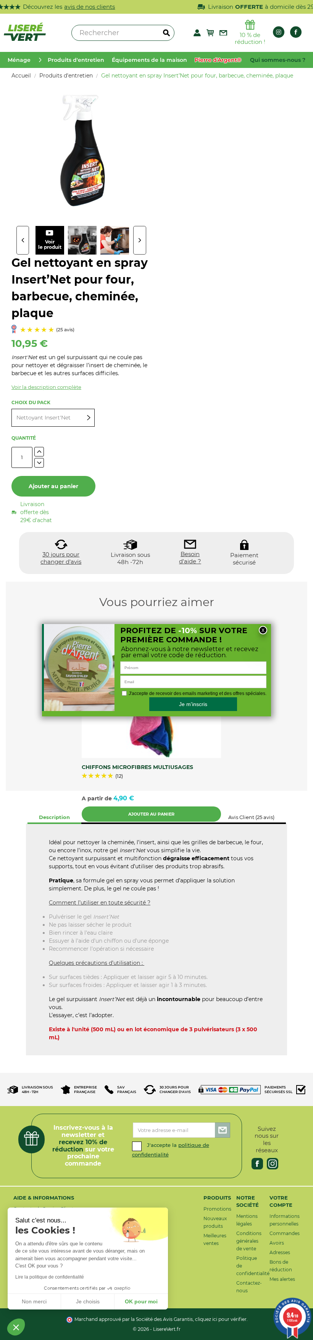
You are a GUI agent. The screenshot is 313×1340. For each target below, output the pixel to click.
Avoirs (276, 1243)
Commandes (284, 1233)
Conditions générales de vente (248, 1240)
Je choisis (88, 1301)
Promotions (217, 1209)
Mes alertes (282, 1279)
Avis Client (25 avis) (251, 817)
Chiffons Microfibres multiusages (137, 767)
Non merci (34, 1301)
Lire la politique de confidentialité (49, 1277)
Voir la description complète (46, 387)
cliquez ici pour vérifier (221, 1319)
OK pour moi (141, 1301)
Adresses (279, 1252)
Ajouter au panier (53, 486)
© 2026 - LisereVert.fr (157, 1329)
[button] (16, 1327)
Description (54, 817)
